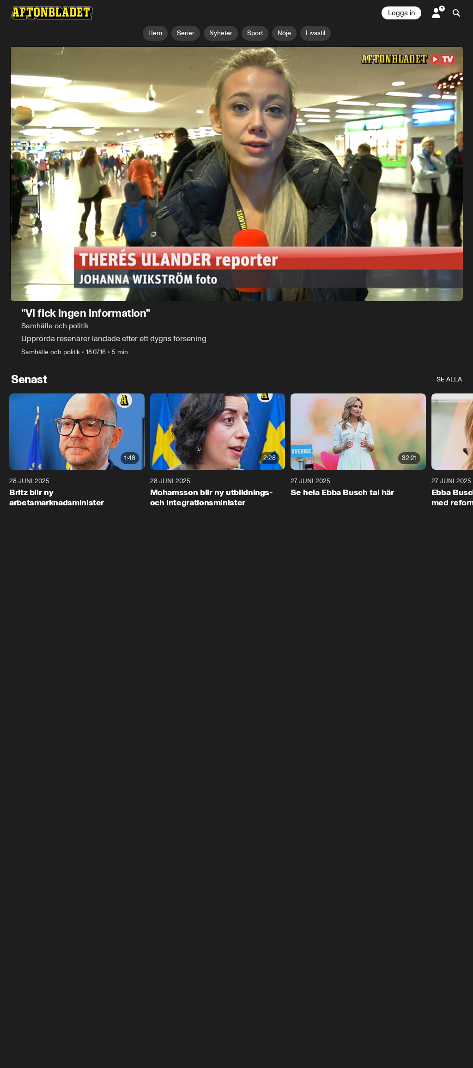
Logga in (401, 13)
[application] (236, 173)
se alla (449, 379)
